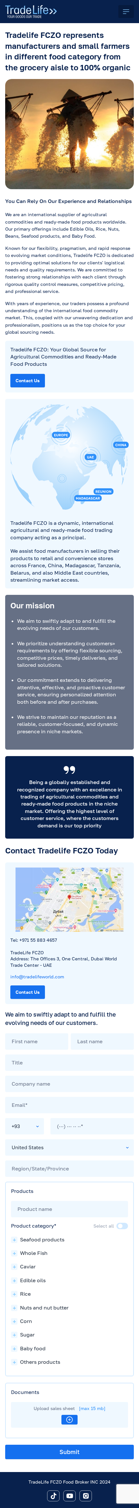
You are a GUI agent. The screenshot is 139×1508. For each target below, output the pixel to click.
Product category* (33, 1225)
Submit (69, 1451)
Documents (25, 1392)
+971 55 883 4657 (38, 940)
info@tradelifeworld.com (37, 976)
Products (22, 1191)
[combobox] (24, 1126)
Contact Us (28, 380)
